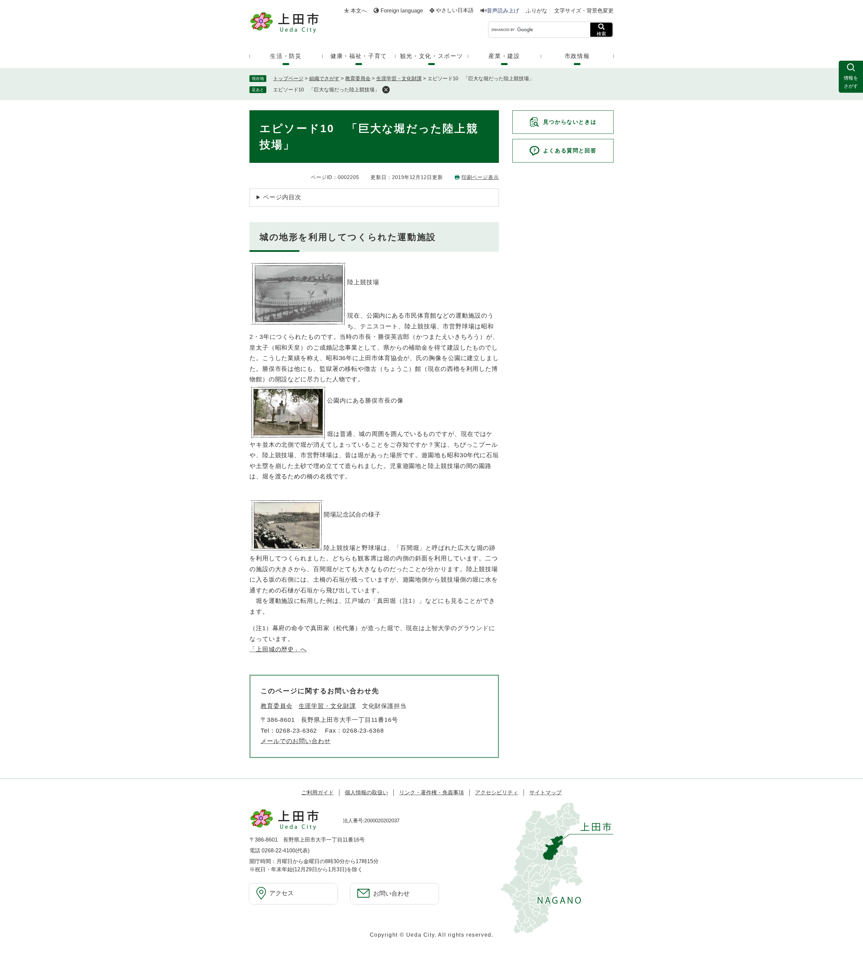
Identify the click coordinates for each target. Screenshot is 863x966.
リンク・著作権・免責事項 (431, 792)
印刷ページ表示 (480, 177)
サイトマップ (545, 792)
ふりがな (536, 10)
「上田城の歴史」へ (278, 649)
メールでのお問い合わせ (296, 741)
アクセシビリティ (496, 792)
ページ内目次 (282, 197)
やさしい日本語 (455, 10)
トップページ (288, 78)
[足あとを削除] (386, 89)
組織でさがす (324, 78)
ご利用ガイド (317, 792)
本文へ (359, 10)
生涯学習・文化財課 (399, 78)
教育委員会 (357, 78)
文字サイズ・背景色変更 (584, 10)
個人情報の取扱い (366, 792)
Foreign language (402, 10)
